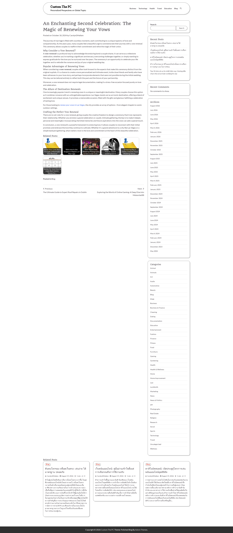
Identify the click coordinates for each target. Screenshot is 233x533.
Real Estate (154, 413)
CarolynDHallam (76, 35)
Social (152, 427)
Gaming (153, 356)
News (152, 396)
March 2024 (154, 233)
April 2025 (154, 176)
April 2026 (154, 123)
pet (151, 405)
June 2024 (154, 220)
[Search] (181, 8)
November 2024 (156, 198)
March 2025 (154, 181)
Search (153, 24)
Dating (152, 316)
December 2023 (156, 247)
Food (152, 347)
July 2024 (154, 216)
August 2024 (155, 211)
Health (152, 8)
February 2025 (155, 185)
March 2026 (154, 128)
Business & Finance (157, 308)
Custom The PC (60, 6)
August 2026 (155, 106)
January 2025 (155, 189)
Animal (153, 268)
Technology (143, 8)
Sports (152, 431)
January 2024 (155, 242)
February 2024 (155, 238)
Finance (153, 339)
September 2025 (156, 154)
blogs (152, 299)
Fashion (153, 334)
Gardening (154, 361)
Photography (155, 409)
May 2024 (154, 225)
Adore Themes (141, 530)
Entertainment (155, 330)
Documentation (156, 321)
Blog (176, 8)
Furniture (154, 352)
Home (152, 374)
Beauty (152, 290)
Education (168, 8)
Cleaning (153, 312)
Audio (152, 281)
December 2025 (156, 141)
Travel (159, 8)
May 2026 (154, 119)
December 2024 (156, 194)
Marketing (154, 391)
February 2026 (155, 132)
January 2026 (155, 136)
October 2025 (155, 150)
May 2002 (154, 251)
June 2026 (154, 115)
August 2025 (155, 159)
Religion (153, 418)
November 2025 (156, 145)
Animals (153, 272)
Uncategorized (155, 444)
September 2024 (156, 207)
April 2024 (154, 229)
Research (153, 422)
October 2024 (155, 203)
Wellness (153, 449)
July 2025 (154, 163)
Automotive (154, 286)
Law (151, 383)
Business (133, 8)
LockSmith (154, 387)
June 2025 (154, 167)
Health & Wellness (157, 369)
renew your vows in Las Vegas (72, 105)
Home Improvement (157, 378)
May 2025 (154, 172)
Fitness (153, 343)
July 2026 (154, 110)
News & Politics (156, 400)
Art (151, 277)
